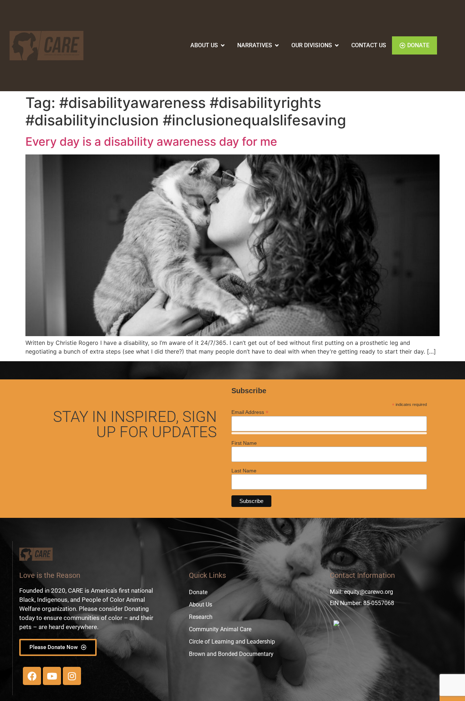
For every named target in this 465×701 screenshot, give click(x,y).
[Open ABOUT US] (223, 45)
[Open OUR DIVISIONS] (337, 45)
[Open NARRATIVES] (277, 45)
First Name (244, 443)
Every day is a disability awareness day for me (151, 141)
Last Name (243, 470)
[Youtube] (52, 676)
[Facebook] (32, 676)
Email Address (249, 412)
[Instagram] (72, 676)
